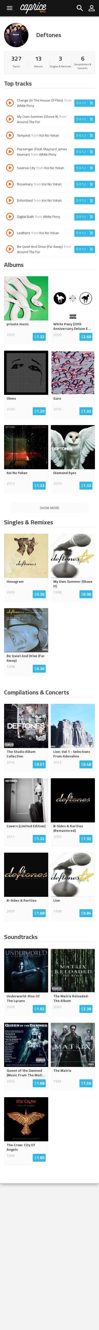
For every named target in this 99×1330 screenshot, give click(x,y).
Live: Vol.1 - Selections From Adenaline (71, 753)
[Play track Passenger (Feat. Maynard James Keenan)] (9, 152)
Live (56, 900)
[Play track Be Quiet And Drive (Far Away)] (9, 249)
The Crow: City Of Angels (21, 1147)
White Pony (25, 105)
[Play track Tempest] (9, 136)
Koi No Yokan (49, 135)
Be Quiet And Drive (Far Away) (26, 658)
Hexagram (15, 581)
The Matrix (62, 1070)
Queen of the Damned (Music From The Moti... (26, 1072)
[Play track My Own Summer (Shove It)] (9, 119)
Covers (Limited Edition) (26, 826)
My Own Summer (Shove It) (72, 583)
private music (18, 324)
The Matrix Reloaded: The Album (71, 998)
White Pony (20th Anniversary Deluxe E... (72, 326)
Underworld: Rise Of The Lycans (23, 998)
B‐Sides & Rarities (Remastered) (68, 828)
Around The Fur (28, 122)
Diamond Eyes (64, 473)
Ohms (11, 398)
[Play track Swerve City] (9, 168)
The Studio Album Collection (21, 753)
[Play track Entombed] (9, 201)
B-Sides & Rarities (22, 900)
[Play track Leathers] (9, 233)
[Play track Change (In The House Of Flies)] (9, 103)
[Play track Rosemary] (9, 184)
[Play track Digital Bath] (9, 217)
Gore (57, 398)
